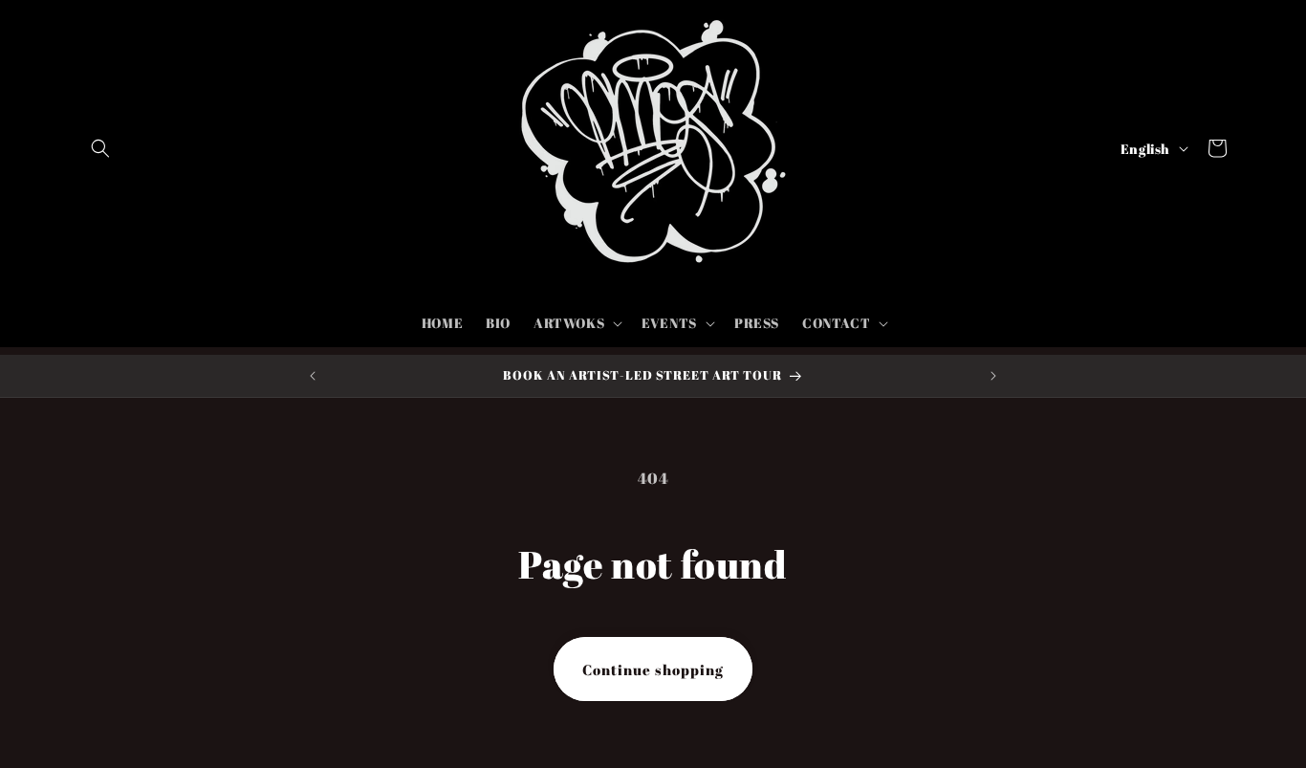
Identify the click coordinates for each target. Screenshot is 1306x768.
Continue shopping (653, 669)
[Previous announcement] (313, 376)
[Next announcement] (993, 376)
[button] (100, 148)
